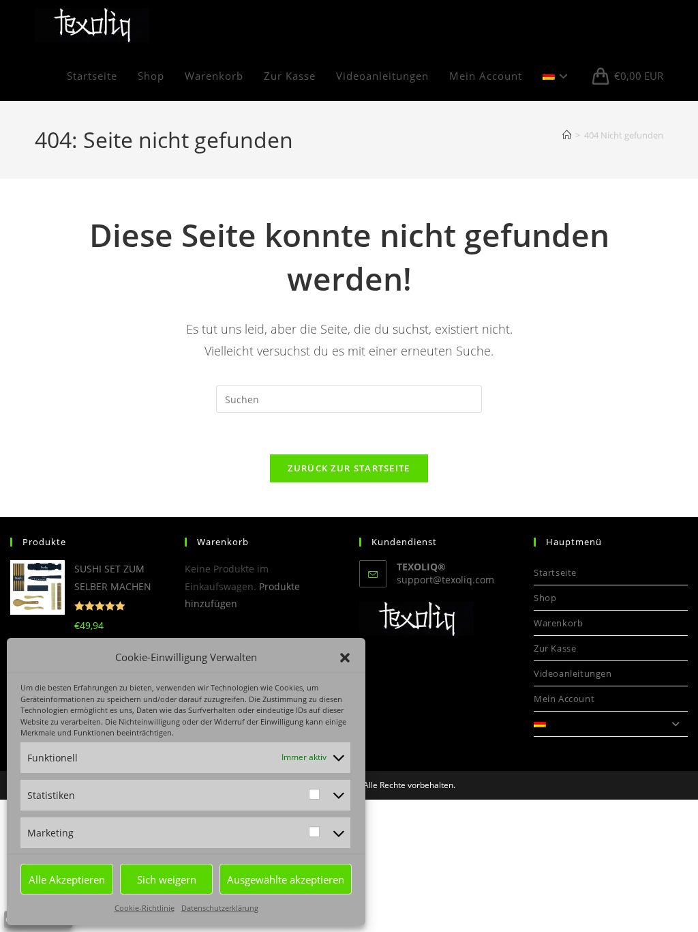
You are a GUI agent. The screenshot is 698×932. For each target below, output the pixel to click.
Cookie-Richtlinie (144, 908)
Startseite (555, 572)
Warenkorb (558, 623)
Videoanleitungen (573, 673)
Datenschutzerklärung (219, 908)
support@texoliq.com (445, 579)
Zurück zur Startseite (349, 468)
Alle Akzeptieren (67, 879)
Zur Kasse (555, 648)
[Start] (566, 135)
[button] (345, 658)
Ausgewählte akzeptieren (285, 879)
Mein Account (564, 699)
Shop (545, 598)
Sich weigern (166, 879)
